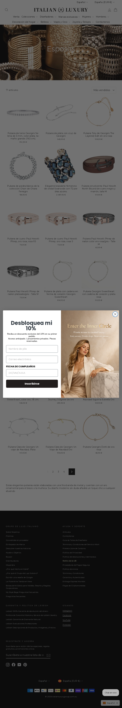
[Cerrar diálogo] (115, 314)
